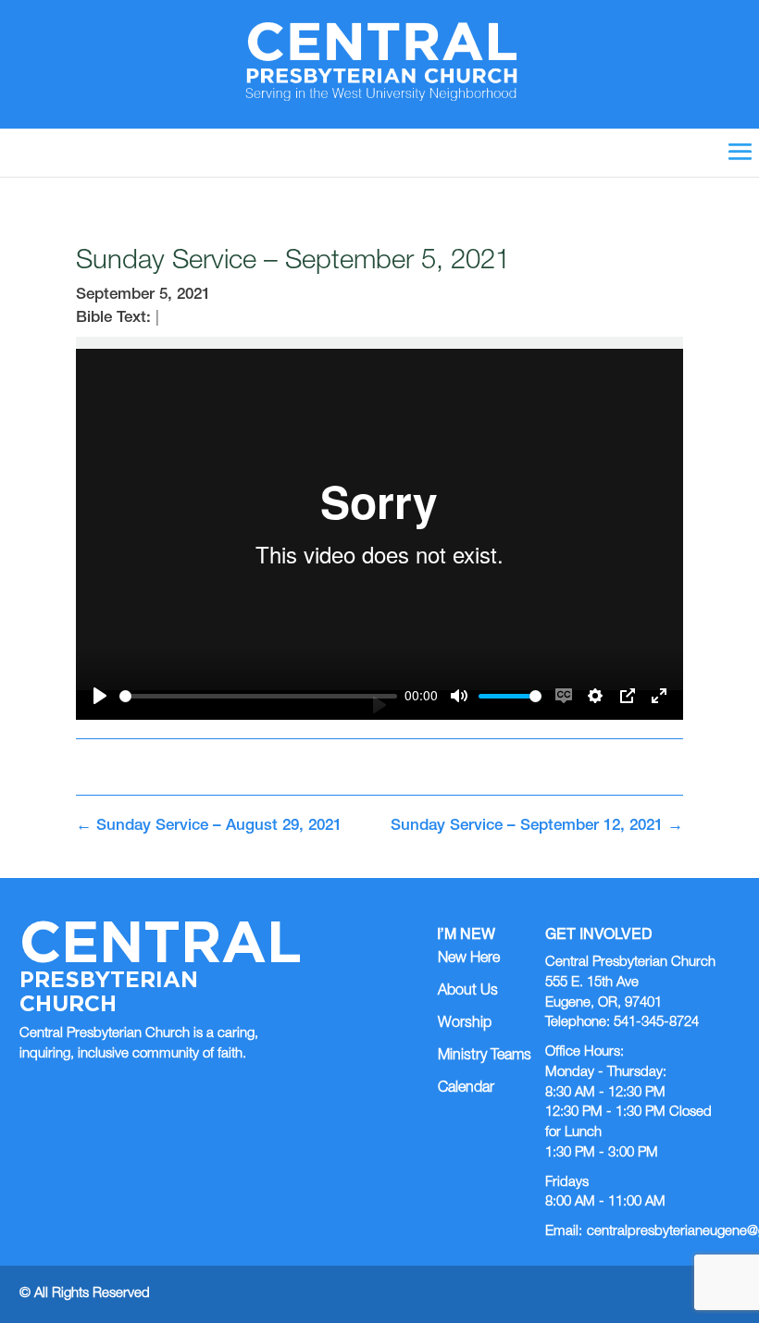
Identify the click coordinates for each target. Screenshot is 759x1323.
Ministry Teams (484, 1056)
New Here (469, 959)
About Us (468, 991)
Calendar (466, 1089)
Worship (464, 1024)
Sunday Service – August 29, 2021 (209, 827)
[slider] (258, 696)
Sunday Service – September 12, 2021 (537, 827)
